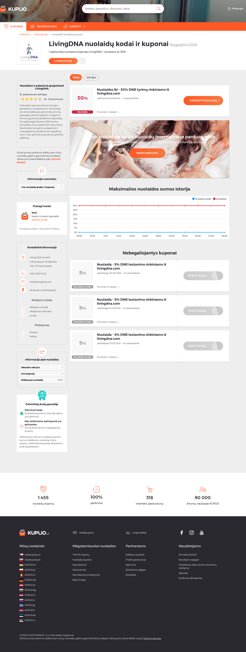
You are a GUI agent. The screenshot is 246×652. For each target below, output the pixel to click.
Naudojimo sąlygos (107, 112)
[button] (201, 198)
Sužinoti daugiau (152, 638)
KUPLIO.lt (24, 34)
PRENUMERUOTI (147, 153)
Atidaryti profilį (39, 219)
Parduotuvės (41, 34)
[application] (149, 217)
